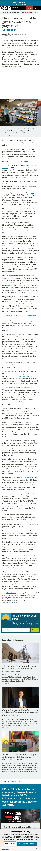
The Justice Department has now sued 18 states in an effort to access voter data (19, 668)
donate (30, 8)
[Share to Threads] (15, 30)
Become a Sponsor (31, 71)
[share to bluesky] (9, 30)
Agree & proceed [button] (23, 843)
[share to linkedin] (12, 30)
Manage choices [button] (10, 843)
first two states (29, 478)
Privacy (13, 781)
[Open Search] (35, 8)
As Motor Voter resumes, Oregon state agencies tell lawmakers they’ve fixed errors (19, 757)
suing (33, 193)
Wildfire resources (27, 12)
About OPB (4, 12)
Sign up (34, 630)
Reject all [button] (33, 843)
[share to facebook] (6, 30)
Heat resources (14, 12)
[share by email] (3, 30)
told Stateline (24, 376)
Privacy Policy (5, 849)
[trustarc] (35, 849)
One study (10, 288)
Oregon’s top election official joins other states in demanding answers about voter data (20, 712)
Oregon (19, 781)
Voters (8, 781)
